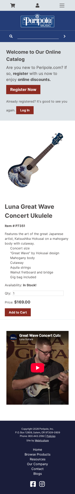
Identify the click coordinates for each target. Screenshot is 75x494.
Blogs (37, 474)
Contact (37, 469)
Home (37, 450)
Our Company (37, 464)
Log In (25, 110)
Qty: (8, 293)
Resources (37, 459)
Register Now (23, 89)
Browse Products (37, 454)
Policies (51, 436)
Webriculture (42, 440)
